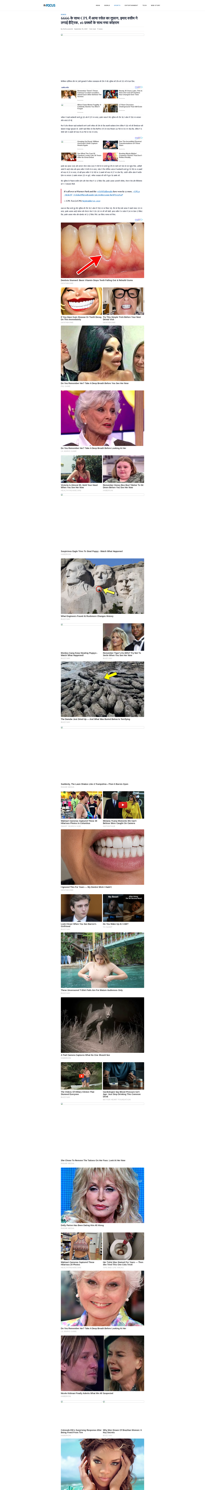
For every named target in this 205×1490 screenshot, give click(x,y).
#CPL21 (136, 191)
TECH (144, 5)
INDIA (98, 5)
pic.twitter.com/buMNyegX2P (109, 194)
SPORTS (117, 5)
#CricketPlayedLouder (83, 194)
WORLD (107, 5)
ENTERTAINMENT (131, 5)
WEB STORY (155, 5)
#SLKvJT (68, 194)
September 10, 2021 (91, 200)
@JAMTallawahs (104, 191)
